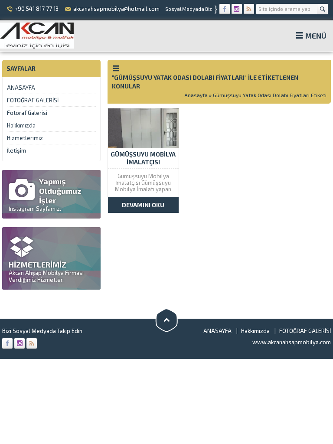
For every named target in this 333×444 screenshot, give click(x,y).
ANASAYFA (21, 87)
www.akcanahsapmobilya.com (291, 342)
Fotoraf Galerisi (27, 112)
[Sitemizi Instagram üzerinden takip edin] (237, 9)
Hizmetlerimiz (25, 137)
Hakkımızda (21, 125)
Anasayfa (196, 95)
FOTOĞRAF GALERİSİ (33, 100)
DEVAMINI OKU (143, 205)
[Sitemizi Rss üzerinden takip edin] (249, 9)
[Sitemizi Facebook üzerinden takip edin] (224, 9)
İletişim (16, 150)
